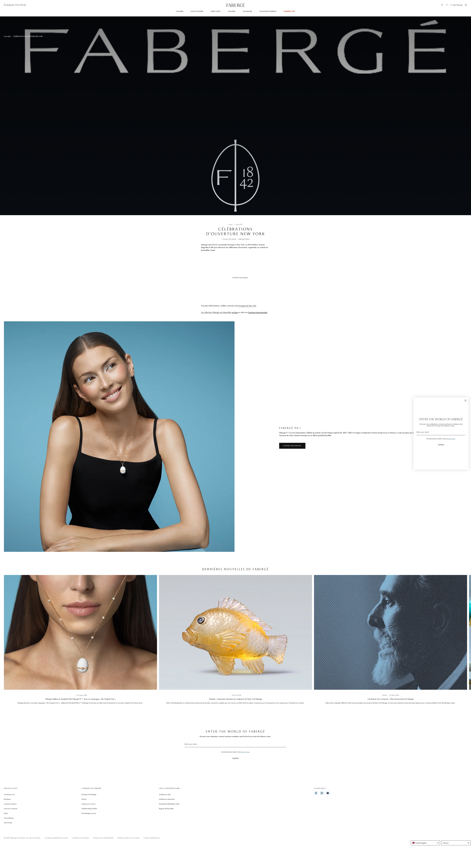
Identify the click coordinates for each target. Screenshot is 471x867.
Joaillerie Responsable (89, 808)
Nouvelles (7, 36)
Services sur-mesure (10, 808)
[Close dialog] (465, 400)
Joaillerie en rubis (165, 794)
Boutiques (7, 799)
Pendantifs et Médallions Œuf (169, 804)
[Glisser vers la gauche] (10, 640)
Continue (235, 758)
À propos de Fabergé (88, 794)
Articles (83, 799)
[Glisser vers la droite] (461, 640)
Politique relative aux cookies (128, 838)
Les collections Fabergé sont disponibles (216, 312)
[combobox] (22, 5)
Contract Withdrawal (151, 838)
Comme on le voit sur (88, 804)
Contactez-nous (9, 794)
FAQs (6, 813)
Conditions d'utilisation (80, 838)
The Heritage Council (88, 813)
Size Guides (8, 823)
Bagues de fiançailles (166, 808)
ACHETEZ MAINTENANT (292, 446)
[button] (466, 5)
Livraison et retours (10, 804)
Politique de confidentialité (103, 838)
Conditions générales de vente (56, 838)
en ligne (235, 312)
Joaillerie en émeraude (167, 799)
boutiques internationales (257, 312)
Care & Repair (9, 818)
